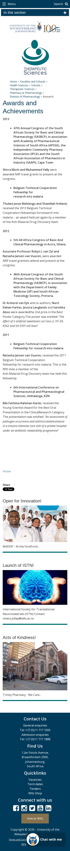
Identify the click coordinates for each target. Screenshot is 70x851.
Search (59, 4)
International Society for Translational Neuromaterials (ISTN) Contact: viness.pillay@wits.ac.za (28, 613)
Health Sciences (19, 85)
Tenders (35, 789)
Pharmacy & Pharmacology (26, 92)
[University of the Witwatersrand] (35, 27)
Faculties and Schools (32, 81)
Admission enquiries (35, 735)
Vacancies (35, 780)
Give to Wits (35, 818)
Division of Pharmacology (25, 96)
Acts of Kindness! (19, 637)
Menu (11, 4)
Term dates (35, 784)
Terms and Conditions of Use (24, 839)
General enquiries (35, 725)
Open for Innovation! (22, 501)
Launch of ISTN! (18, 565)
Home (13, 81)
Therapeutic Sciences (22, 89)
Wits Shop (35, 793)
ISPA (23, 844)
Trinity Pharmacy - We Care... (22, 695)
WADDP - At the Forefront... (21, 546)
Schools (35, 85)
